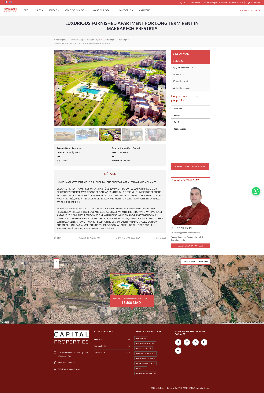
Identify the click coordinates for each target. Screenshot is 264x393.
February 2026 (100, 346)
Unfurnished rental (146, 373)
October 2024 (99, 353)
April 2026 (98, 339)
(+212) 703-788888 (191, 3)
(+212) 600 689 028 (184, 68)
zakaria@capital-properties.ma (187, 233)
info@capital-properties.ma (68, 369)
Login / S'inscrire (253, 3)
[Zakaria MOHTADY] (190, 205)
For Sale (141, 338)
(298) (76, 40)
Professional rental (145, 358)
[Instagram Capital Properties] (195, 342)
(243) (60, 40)
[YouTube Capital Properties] (178, 350)
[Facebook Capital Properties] (178, 342)
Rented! (140, 368)
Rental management (145, 363)
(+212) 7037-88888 (66, 363)
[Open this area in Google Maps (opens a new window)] (5, 322)
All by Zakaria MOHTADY (190, 246)
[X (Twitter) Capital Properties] (187, 342)
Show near (203, 261)
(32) (93, 40)
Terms (261, 323)
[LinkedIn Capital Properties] (204, 342)
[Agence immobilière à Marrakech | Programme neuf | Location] (10, 10)
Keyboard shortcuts (228, 323)
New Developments (145, 353)
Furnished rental (145, 343)
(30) (109, 40)
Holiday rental (143, 348)
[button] (161, 88)
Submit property (249, 11)
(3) (123, 40)
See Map (180, 75)
